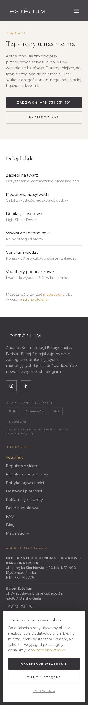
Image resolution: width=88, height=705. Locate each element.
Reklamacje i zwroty (24, 499)
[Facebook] (26, 385)
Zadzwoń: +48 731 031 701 (44, 102)
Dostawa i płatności (24, 491)
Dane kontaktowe (23, 507)
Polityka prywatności (25, 482)
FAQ (10, 516)
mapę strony (54, 294)
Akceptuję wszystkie (44, 663)
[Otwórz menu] (76, 11)
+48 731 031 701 (20, 606)
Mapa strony (17, 533)
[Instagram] (11, 385)
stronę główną (35, 299)
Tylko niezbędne (44, 677)
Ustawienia (44, 691)
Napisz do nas (44, 117)
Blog (10, 524)
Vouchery (14, 457)
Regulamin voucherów (27, 474)
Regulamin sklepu (23, 465)
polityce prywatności (48, 650)
